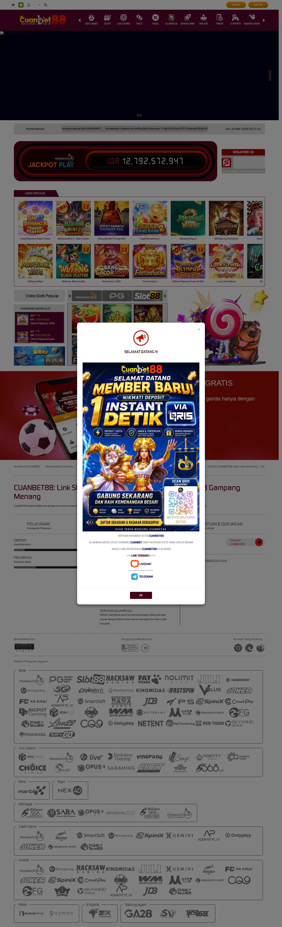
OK (141, 595)
